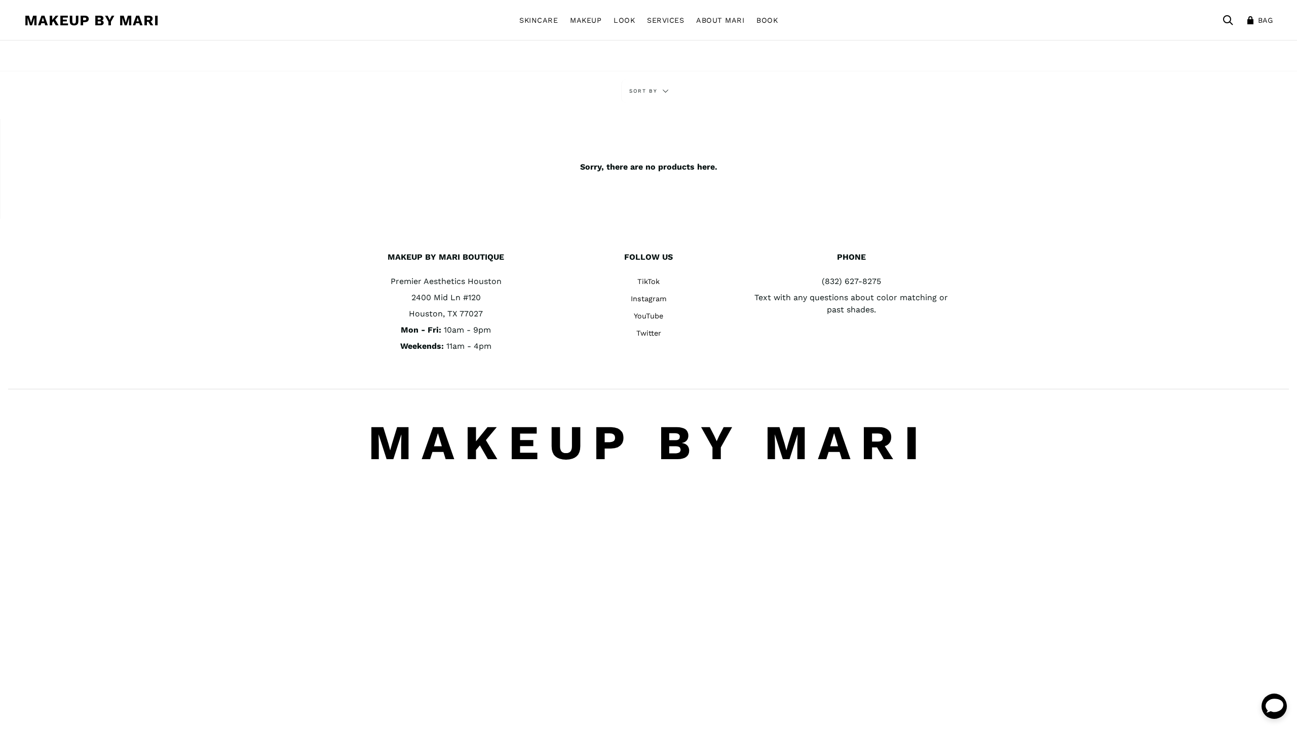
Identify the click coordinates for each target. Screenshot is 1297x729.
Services (665, 20)
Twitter (648, 333)
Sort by (644, 91)
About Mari (720, 20)
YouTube (648, 316)
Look (624, 20)
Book (767, 20)
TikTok (648, 281)
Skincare (538, 20)
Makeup (585, 20)
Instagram (649, 299)
